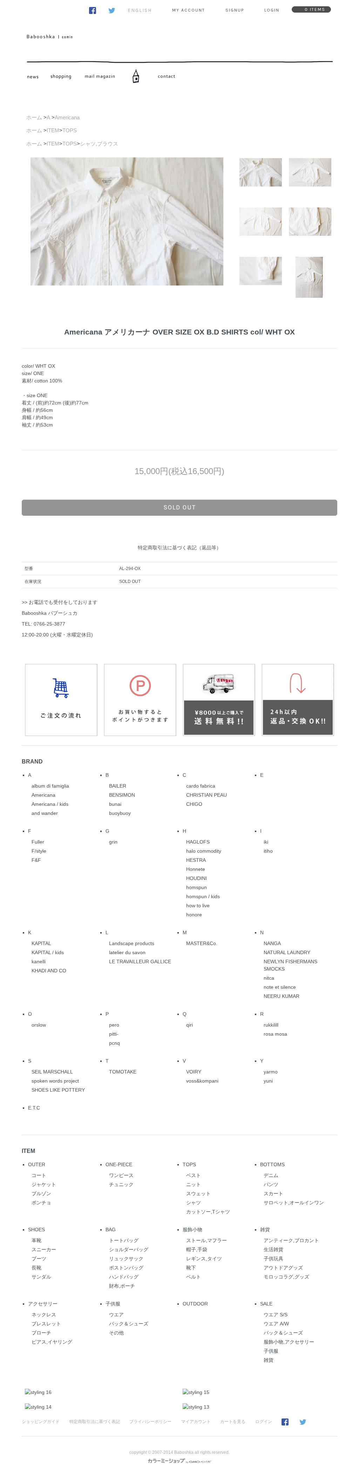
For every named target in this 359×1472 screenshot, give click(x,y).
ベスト (193, 1175)
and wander (45, 813)
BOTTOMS (272, 1164)
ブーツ (39, 1258)
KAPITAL (41, 943)
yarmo (271, 1072)
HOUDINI (196, 878)
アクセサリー (42, 1304)
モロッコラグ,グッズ (286, 1277)
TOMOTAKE (122, 1072)
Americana (67, 117)
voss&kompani (202, 1081)
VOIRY (193, 1072)
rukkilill (271, 1025)
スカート (273, 1193)
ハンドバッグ (123, 1277)
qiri (189, 1025)
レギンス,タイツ (204, 1258)
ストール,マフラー (206, 1240)
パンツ (271, 1184)
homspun (196, 887)
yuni (268, 1081)
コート (39, 1175)
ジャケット (44, 1184)
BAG (111, 1229)
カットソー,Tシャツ (208, 1211)
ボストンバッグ (126, 1267)
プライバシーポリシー (150, 1421)
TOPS (69, 130)
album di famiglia (50, 786)
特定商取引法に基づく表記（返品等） (179, 547)
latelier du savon (127, 952)
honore (194, 914)
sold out (179, 507)
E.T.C (34, 1108)
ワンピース (121, 1175)
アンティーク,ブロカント (291, 1240)
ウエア (116, 1314)
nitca (269, 978)
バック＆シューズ (128, 1323)
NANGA (272, 943)
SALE (266, 1304)
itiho (268, 851)
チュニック (121, 1184)
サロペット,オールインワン (294, 1202)
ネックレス (44, 1314)
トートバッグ (123, 1240)
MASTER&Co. (201, 943)
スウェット (198, 1193)
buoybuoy (120, 813)
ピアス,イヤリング (52, 1342)
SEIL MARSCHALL (52, 1072)
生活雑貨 (273, 1249)
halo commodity (203, 851)
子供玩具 (273, 1258)
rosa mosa (275, 1034)
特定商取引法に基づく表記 (94, 1421)
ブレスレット (46, 1323)
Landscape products (131, 943)
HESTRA (196, 860)
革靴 (36, 1240)
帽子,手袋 (196, 1249)
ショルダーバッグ (128, 1249)
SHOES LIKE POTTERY (58, 1090)
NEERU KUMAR (281, 996)
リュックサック (126, 1258)
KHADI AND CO (49, 970)
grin (113, 842)
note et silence (280, 987)
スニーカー (44, 1249)
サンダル (41, 1277)
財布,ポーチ (122, 1286)
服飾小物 (192, 1229)
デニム (271, 1175)
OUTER (36, 1164)
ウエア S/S (275, 1314)
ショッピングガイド (41, 1421)
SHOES (36, 1229)
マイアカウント (196, 1421)
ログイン (263, 1421)
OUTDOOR (195, 1304)
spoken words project (55, 1081)
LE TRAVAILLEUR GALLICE (140, 961)
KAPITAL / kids (48, 952)
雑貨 (265, 1229)
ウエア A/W (276, 1323)
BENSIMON (122, 795)
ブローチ (41, 1333)
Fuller (38, 842)
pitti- (113, 1034)
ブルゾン (41, 1193)
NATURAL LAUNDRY (287, 952)
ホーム (34, 117)
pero (114, 1025)
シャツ (193, 1202)
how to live (198, 905)
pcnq (114, 1043)
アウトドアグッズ (283, 1267)
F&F (36, 860)
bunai (115, 804)
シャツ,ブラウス (99, 144)
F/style (39, 851)
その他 (116, 1333)
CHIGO (194, 804)
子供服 (113, 1304)
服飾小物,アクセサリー (289, 1342)
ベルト (193, 1277)
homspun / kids (203, 896)
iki (266, 842)
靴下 (191, 1267)
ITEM (53, 130)
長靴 (36, 1267)
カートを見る (232, 1421)
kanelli (39, 961)
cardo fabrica (200, 786)
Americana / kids (50, 804)
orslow (39, 1025)
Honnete (195, 869)
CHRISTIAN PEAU (206, 795)
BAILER (117, 786)
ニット (193, 1184)
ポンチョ (41, 1202)
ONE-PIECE (119, 1164)
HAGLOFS (198, 842)
